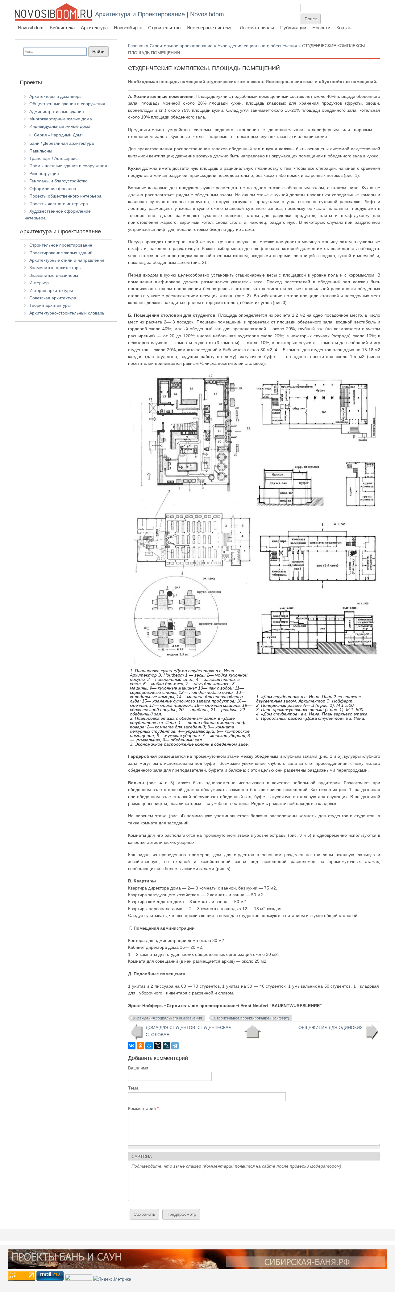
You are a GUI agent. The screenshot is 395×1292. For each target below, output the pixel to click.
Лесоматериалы (257, 27)
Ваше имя (138, 1067)
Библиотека (62, 27)
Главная (136, 45)
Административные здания (56, 111)
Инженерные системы (210, 27)
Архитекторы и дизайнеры (55, 96)
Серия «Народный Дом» (59, 134)
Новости (321, 27)
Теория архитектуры (50, 305)
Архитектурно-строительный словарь (66, 312)
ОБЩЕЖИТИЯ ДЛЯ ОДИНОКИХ (330, 1027)
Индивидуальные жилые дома (59, 126)
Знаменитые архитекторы (55, 267)
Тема (133, 1088)
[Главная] (53, 12)
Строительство (164, 27)
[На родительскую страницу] (252, 1032)
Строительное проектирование (181, 45)
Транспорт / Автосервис (53, 158)
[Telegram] (175, 1045)
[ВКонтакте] (131, 1045)
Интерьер (39, 282)
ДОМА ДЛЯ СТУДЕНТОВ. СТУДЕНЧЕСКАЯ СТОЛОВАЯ (188, 1031)
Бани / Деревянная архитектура (61, 143)
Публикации (293, 27)
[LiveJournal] (166, 1045)
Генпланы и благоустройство (58, 180)
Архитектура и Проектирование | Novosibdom (159, 14)
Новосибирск (128, 27)
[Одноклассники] (140, 1045)
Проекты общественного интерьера (65, 196)
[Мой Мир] (149, 1045)
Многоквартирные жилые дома (60, 118)
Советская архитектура (52, 297)
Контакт (344, 27)
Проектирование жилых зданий (61, 252)
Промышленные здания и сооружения (68, 165)
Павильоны (40, 150)
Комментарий (143, 1108)
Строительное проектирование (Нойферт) (251, 1018)
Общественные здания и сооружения (67, 103)
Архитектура (94, 27)
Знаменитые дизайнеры (53, 275)
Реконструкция (44, 173)
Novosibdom (31, 27)
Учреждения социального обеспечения (257, 45)
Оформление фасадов (52, 188)
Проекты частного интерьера (58, 203)
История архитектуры (51, 290)
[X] (157, 1045)
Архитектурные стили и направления (66, 260)
